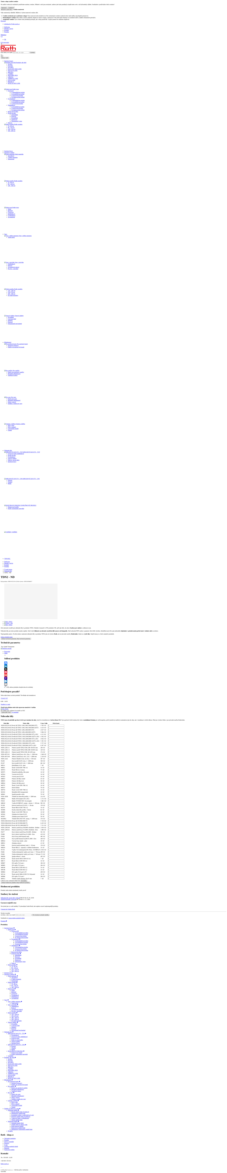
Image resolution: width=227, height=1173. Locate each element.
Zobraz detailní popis (7, 637)
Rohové (10, 265)
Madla (9, 483)
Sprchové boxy (8, 151)
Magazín (6, 1148)
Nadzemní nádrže (13, 1121)
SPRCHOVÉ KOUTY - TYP (31, 452)
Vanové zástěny (19, 315)
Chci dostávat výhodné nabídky (41, 915)
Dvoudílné (11, 317)
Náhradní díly (8, 1032)
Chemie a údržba (20, 424)
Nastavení (4, 7)
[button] (2, 36)
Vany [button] (5, 234)
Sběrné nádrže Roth (16, 1120)
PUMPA (10, 1131)
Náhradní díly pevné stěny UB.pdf (10, 898)
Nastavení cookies (9, 1149)
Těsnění (10, 482)
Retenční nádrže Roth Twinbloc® (20, 1116)
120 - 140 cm (11, 290)
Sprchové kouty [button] (8, 61)
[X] (115, 669)
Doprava (6, 1143)
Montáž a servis (8, 28)
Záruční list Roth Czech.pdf (8, 899)
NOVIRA (10, 67)
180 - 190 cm (11, 294)
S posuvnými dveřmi (17, 95)
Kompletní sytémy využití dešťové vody (22, 1115)
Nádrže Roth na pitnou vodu (19, 1124)
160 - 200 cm (11, 131)
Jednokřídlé (14, 115)
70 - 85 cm (11, 126)
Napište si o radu (5, 704)
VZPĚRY (14, 532)
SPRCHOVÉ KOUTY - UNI (31, 478)
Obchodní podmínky (10, 1138)
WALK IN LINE (12, 70)
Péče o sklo (11, 425)
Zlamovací (14, 119)
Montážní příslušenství (14, 374)
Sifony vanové (12, 402)
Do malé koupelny (13, 295)
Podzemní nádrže (13, 1110)
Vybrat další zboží (6, 712)
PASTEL (10, 66)
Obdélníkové (11, 105)
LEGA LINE (11, 80)
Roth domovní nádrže (17, 1126)
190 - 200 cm (15, 1019)
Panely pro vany (12, 399)
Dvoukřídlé (14, 118)
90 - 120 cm (11, 184)
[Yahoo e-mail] (115, 678)
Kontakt (6, 30)
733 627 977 (4, 698)
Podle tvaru (15, 89)
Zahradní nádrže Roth (17, 1123)
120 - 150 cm (11, 129)
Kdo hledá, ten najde (6, 52)
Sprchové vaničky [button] (9, 152)
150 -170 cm (11, 292)
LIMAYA (10, 77)
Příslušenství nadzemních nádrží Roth (21, 1129)
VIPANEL (7, 558)
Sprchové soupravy (13, 345)
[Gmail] (115, 675)
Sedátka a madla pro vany (15, 403)
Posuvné (13, 116)
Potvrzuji (3, 21)
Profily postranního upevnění (16, 508)
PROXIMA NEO (13, 75)
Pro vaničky (16, 370)
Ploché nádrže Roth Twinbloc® (20, 1112)
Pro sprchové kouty (22, 344)
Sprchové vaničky (9, 974)
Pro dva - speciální (13, 269)
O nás (6, 1145)
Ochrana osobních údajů (11, 1146)
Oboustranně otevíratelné (15, 323)
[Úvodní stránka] (8, 51)
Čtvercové (11, 91)
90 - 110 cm (11, 127)
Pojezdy (10, 480)
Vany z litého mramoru (25, 236)
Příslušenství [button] (7, 342)
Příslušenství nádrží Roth (18, 1113)
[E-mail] (115, 684)
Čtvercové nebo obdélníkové (16, 453)
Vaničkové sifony (13, 375)
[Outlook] (115, 681)
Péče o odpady (12, 427)
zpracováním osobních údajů (16, 918)
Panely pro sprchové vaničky (16, 372)
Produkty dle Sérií (21, 62)
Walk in (10, 123)
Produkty (3, 921)
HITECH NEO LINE (14, 83)
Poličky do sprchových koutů (16, 347)
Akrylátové (11, 156)
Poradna (6, 32)
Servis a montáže (9, 1141)
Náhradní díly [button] (8, 450)
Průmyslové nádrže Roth (18, 1128)
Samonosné (11, 159)
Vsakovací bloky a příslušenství (20, 1118)
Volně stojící (11, 237)
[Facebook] (115, 663)
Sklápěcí (10, 320)
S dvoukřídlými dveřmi (17, 94)
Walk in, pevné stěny (14, 460)
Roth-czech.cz (5, 1164)
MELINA (10, 72)
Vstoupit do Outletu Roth (8, 909)
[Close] (5, 655)
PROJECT (11, 82)
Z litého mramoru (13, 157)
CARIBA (10, 74)
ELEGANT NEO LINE (15, 69)
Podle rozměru (18, 124)
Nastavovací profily (13, 507)
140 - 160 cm (11, 185)
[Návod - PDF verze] (6, 648)
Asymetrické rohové (13, 267)
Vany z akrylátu (19, 262)
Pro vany (13, 397)
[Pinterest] (115, 672)
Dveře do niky (12, 113)
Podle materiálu (18, 154)
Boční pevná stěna (13, 111)
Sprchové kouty (8, 928)
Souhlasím (11, 7)
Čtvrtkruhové (11, 99)
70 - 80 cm (11, 182)
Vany (6, 1000)
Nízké (9, 209)
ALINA (10, 64)
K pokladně (15, 712)
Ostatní (10, 430)
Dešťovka (7, 27)
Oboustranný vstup (16, 121)
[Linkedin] (115, 666)
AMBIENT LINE (13, 78)
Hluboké (10, 210)
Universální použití (13, 428)
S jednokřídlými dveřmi (18, 92)
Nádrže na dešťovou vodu (11, 1108)
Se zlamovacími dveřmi (17, 97)
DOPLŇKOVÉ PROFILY (28, 505)
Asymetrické (11, 217)
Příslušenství (8, 1080)
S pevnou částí (12, 319)
